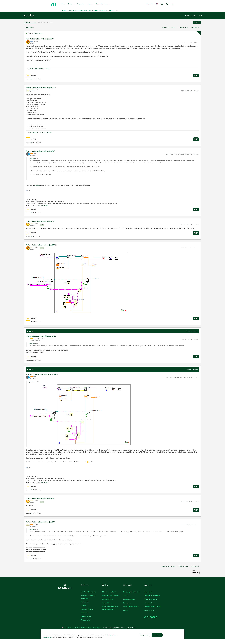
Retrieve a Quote (107, 599)
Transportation (86, 620)
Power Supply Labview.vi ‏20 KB (39, 68)
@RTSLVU (37, 185)
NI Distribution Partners (109, 592)
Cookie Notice (47, 637)
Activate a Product (150, 603)
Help (200, 15)
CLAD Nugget (43, 205)
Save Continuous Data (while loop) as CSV (39, 39)
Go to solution (38, 33)
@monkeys (32, 158)
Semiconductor (86, 616)
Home (64, 10)
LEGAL (76, 627)
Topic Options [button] (29, 27)
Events (125, 610)
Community (70, 10)
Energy (83, 605)
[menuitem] (63, 4)
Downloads (148, 592)
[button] (28, 76)
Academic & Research (88, 592)
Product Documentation (152, 595)
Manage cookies (97, 627)
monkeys (195, 331)
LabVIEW (111, 10)
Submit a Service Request (152, 606)
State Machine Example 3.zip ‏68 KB (40, 132)
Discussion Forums (81, 10)
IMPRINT (82, 627)
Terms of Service (107, 603)
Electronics (85, 602)
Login (194, 15)
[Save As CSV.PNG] (77, 282)
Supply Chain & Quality (130, 606)
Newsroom (126, 603)
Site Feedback (149, 610)
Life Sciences (85, 613)
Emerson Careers (129, 599)
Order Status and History (110, 595)
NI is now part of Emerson (131, 592)
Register (187, 15)
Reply (196, 75)
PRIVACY (88, 627)
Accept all (157, 635)
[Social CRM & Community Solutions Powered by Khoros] (196, 572)
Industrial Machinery (87, 609)
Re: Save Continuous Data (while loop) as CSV (40, 88)
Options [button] (196, 42)
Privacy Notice (111, 635)
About (125, 595)
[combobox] (114, 22)
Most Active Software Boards (98, 10)
